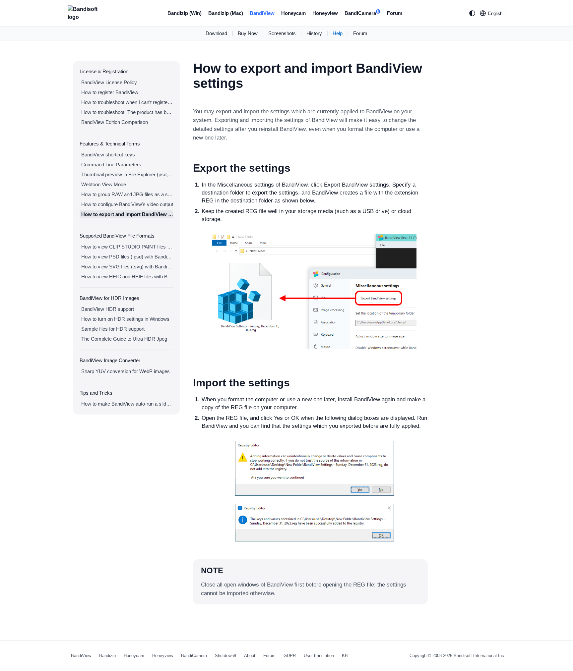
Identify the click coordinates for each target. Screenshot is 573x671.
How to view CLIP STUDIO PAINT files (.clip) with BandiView (127, 247)
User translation (319, 655)
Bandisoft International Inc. (479, 655)
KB (345, 655)
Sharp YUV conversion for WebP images (125, 371)
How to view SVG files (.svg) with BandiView (127, 266)
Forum (394, 13)
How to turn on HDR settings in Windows (125, 319)
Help (338, 33)
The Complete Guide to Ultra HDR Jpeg (124, 339)
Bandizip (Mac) (225, 13)
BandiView (262, 13)
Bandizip (107, 655)
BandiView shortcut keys (108, 154)
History (314, 33)
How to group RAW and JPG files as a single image (127, 194)
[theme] (472, 13)
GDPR (290, 655)
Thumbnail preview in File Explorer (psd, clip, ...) (127, 174)
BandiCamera (362, 13)
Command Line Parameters (111, 164)
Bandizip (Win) (184, 13)
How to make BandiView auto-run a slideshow (127, 404)
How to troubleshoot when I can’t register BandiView (127, 102)
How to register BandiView (109, 92)
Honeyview (325, 13)
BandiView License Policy (109, 82)
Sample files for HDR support (113, 329)
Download (216, 33)
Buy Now (248, 33)
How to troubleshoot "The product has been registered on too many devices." (127, 112)
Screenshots (282, 33)
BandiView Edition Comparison (114, 122)
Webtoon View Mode (103, 184)
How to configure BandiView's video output (127, 204)
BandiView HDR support (107, 309)
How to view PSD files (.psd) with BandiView (127, 256)
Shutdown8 (225, 655)
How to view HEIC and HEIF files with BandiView (127, 276)
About (249, 655)
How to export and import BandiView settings (127, 214)
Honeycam (293, 13)
